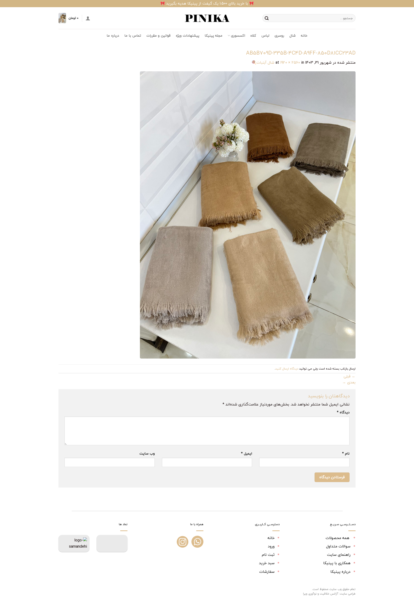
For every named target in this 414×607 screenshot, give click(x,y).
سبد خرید (267, 563)
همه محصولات (338, 537)
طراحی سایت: (347, 593)
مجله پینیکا (213, 36)
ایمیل (246, 453)
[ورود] (88, 18)
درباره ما (113, 36)
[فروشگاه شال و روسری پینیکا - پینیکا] (207, 18)
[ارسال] (267, 18)
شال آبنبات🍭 (263, 62)
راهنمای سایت (339, 554)
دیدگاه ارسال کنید (286, 368)
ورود (271, 546)
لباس (265, 36)
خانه (304, 36)
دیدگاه (343, 412)
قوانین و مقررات (158, 36)
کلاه (253, 36)
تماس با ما (132, 36)
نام (346, 453)
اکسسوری (238, 36)
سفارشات (267, 571)
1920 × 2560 (290, 62)
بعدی (349, 382)
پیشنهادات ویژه (187, 36)
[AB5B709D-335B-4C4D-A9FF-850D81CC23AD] (248, 214)
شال (292, 36)
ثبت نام (268, 554)
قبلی (350, 376)
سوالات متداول (338, 546)
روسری (279, 36)
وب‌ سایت (147, 453)
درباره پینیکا (340, 571)
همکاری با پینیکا (337, 563)
